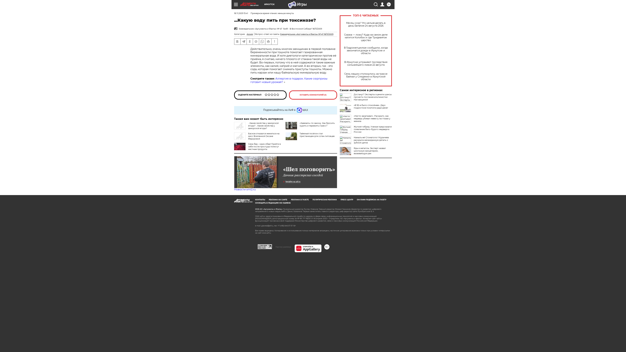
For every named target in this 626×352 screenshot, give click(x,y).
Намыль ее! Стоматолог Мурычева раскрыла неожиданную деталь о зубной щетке (371, 140)
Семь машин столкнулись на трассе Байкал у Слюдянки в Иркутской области (366, 77)
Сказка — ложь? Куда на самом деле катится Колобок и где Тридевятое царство (366, 37)
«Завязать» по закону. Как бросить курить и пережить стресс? (317, 124)
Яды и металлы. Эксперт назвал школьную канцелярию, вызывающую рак (370, 151)
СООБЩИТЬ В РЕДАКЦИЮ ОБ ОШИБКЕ (273, 203)
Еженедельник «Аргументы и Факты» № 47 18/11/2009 (306, 34)
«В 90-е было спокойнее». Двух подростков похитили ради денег (371, 106)
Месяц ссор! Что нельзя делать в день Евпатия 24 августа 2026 (366, 24)
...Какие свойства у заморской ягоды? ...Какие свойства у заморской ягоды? (263, 126)
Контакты (260, 200)
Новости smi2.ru (245, 189)
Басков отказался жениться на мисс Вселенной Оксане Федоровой (263, 136)
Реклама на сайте (278, 200)
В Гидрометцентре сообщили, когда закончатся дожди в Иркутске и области (366, 50)
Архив (250, 34)
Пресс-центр (347, 200)
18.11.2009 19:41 (241, 13)
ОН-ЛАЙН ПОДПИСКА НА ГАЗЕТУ (371, 200)
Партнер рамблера (283, 247)
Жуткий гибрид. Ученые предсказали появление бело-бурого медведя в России (373, 129)
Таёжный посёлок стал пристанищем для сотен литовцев (317, 134)
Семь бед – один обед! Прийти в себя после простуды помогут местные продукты (264, 146)
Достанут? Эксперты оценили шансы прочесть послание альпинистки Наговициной (373, 97)
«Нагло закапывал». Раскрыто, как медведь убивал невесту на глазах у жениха (372, 118)
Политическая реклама (325, 200)
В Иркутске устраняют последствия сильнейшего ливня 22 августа (365, 63)
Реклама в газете (300, 200)
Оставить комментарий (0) (313, 95)
